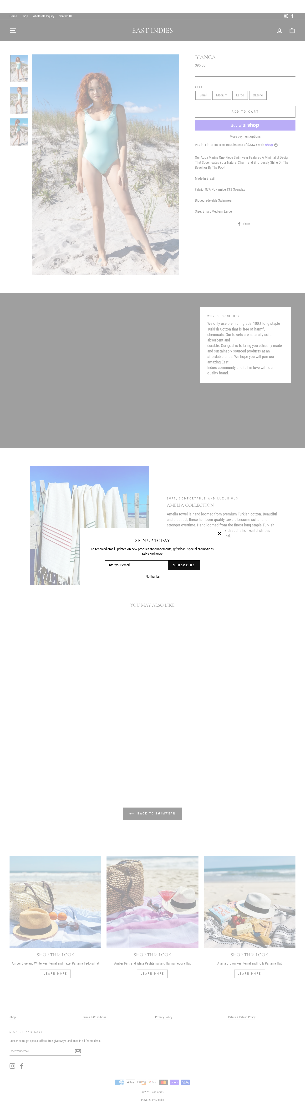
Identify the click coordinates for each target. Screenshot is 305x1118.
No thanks (153, 577)
